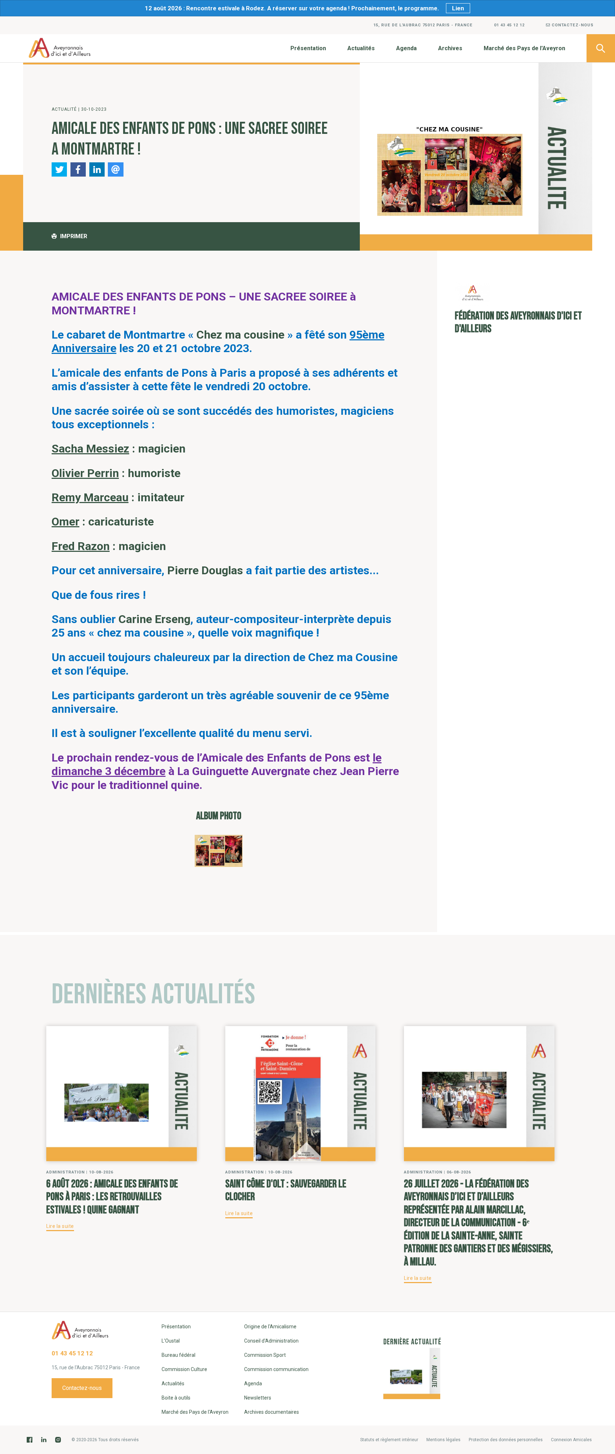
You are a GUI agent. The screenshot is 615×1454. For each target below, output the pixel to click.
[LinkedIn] (43, 1439)
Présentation (308, 48)
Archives (450, 48)
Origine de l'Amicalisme (270, 1326)
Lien (458, 8)
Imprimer (73, 236)
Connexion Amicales (571, 1439)
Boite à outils (176, 1398)
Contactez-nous (572, 25)
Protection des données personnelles (506, 1439)
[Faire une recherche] (601, 48)
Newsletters (257, 1398)
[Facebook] (29, 1439)
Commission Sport (265, 1355)
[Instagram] (58, 1439)
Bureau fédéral (178, 1355)
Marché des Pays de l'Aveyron (524, 48)
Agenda (406, 48)
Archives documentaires (271, 1412)
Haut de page (601, 1305)
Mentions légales (443, 1439)
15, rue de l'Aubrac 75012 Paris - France (423, 25)
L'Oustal (171, 1341)
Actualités (361, 48)
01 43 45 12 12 (509, 25)
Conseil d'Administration (271, 1341)
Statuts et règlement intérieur (389, 1439)
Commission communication (276, 1369)
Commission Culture (184, 1369)
